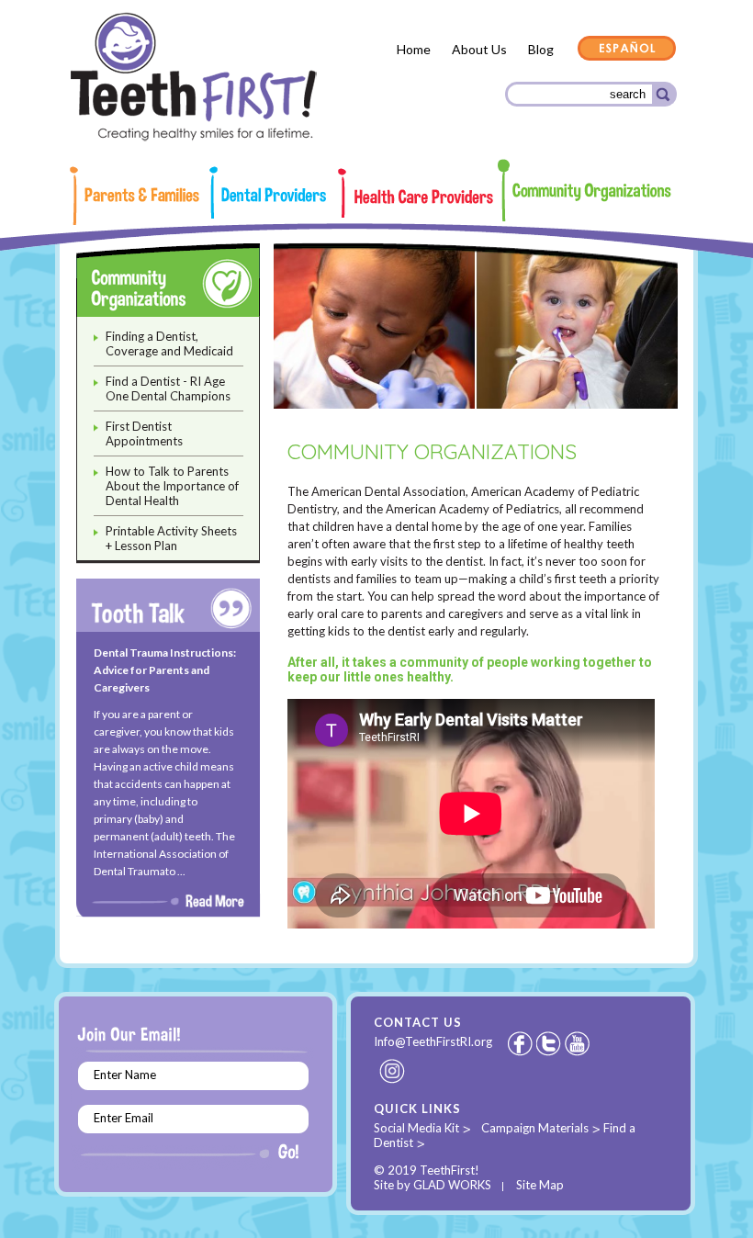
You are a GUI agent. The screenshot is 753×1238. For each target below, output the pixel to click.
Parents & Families (142, 195)
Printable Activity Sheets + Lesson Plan (171, 538)
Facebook (520, 1043)
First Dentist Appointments (144, 433)
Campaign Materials (535, 1127)
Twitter (550, 1043)
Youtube (578, 1043)
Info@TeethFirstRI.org (433, 1041)
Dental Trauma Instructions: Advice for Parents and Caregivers (165, 670)
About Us (479, 49)
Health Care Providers (416, 193)
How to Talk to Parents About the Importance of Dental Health (172, 486)
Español (627, 49)
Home (414, 49)
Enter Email (123, 1117)
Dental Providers (273, 192)
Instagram (393, 1071)
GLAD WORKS (452, 1184)
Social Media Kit (416, 1127)
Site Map (540, 1184)
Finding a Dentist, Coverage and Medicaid (169, 343)
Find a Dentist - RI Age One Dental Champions (168, 388)
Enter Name (125, 1074)
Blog (541, 49)
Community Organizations (586, 189)
